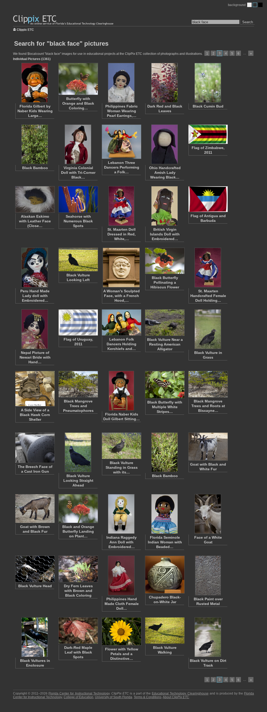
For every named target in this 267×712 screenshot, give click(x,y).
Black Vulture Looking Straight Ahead (78, 480)
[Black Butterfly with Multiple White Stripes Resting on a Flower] (164, 385)
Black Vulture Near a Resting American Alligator (165, 344)
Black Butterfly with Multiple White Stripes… (164, 407)
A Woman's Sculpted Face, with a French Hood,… (121, 295)
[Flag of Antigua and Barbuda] (207, 199)
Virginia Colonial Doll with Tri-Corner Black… (78, 172)
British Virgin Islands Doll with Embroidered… (165, 234)
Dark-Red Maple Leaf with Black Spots (78, 652)
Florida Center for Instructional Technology (78, 693)
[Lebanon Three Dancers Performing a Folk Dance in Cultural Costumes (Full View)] (121, 141)
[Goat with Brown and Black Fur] (34, 508)
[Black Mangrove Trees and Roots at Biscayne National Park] (207, 384)
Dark (260, 5)
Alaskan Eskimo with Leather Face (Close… (35, 221)
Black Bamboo (35, 168)
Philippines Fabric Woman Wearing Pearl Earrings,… (121, 111)
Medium (255, 5)
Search (247, 22)
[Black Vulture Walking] (164, 630)
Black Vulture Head (35, 586)
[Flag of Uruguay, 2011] (78, 322)
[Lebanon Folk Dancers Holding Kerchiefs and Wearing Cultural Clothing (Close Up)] (121, 322)
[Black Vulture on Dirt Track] (207, 637)
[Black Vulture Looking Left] (78, 259)
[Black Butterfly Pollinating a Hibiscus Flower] (164, 261)
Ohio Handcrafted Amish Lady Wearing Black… (165, 172)
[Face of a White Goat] (207, 514)
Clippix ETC (25, 29)
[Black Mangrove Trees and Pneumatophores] (78, 384)
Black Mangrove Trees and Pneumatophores (78, 406)
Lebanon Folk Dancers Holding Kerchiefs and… (121, 344)
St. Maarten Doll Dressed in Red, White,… (121, 234)
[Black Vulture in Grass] (207, 329)
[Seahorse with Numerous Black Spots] (78, 199)
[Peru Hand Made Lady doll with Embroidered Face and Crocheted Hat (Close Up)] (34, 267)
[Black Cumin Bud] (207, 83)
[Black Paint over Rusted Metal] (207, 575)
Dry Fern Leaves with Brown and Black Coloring (78, 590)
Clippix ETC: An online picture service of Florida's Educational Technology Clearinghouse (63, 20)
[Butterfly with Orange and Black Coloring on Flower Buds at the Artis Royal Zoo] (78, 79)
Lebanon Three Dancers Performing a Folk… (121, 167)
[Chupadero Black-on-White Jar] (164, 575)
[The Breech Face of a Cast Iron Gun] (34, 447)
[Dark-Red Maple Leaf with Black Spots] (78, 630)
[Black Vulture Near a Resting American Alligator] (164, 322)
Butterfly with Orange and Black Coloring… (78, 103)
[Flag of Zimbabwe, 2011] (207, 134)
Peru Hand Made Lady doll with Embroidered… (35, 295)
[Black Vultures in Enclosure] (34, 637)
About (176, 697)
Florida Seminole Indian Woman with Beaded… (165, 542)
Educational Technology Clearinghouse (180, 693)
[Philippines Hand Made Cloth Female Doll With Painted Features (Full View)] (121, 575)
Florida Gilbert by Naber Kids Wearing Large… (35, 111)
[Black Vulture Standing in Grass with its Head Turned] (121, 445)
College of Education (78, 697)
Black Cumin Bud (208, 106)
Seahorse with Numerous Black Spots (78, 221)
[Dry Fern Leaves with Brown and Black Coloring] (78, 569)
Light (249, 5)
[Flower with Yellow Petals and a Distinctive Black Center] (121, 631)
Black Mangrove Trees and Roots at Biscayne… (208, 406)
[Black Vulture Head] (34, 569)
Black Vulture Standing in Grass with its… (122, 467)
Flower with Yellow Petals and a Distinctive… (121, 654)
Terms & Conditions (147, 697)
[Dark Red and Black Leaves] (164, 83)
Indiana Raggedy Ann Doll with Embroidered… (121, 542)
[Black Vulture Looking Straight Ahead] (78, 452)
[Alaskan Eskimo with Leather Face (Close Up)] (34, 199)
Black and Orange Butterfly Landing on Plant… (78, 531)
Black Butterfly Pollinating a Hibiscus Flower (164, 282)
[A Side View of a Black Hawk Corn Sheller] (34, 388)
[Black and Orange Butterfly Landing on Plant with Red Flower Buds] (78, 508)
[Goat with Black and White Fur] (207, 446)
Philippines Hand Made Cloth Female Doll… (122, 603)
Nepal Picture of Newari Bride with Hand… (35, 357)
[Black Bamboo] (34, 144)
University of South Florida (113, 697)
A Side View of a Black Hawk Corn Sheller (35, 415)
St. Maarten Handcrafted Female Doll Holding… (208, 295)
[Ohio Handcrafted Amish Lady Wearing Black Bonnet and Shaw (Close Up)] (164, 144)
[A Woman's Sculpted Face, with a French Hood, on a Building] (121, 267)
